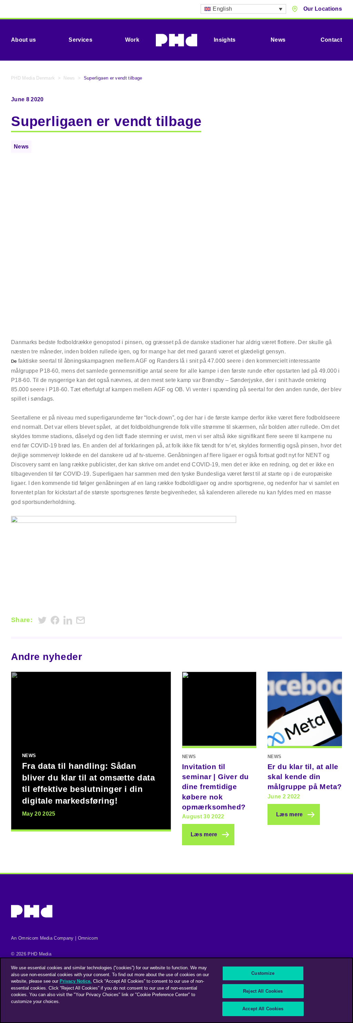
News (278, 40)
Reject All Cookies (263, 991)
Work (132, 40)
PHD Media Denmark (33, 78)
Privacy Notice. (76, 981)
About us (23, 40)
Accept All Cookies (262, 1008)
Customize (262, 973)
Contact (331, 40)
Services (80, 40)
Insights (225, 40)
